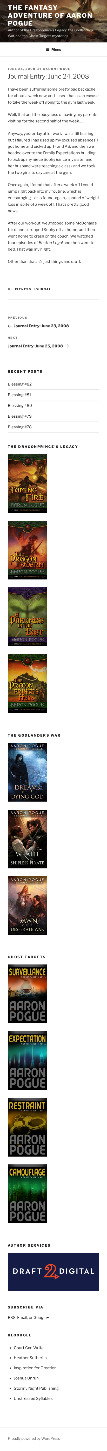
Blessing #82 (20, 384)
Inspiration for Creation (35, 1368)
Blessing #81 (19, 395)
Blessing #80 (20, 405)
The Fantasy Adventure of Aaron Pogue (50, 15)
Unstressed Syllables (33, 1398)
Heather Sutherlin (30, 1357)
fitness (23, 289)
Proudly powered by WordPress (34, 1438)
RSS (12, 1317)
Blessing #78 (20, 427)
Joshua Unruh (26, 1378)
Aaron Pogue (56, 69)
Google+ (41, 1317)
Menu (56, 49)
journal (43, 289)
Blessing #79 (20, 416)
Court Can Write (29, 1348)
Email (22, 1317)
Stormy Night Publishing (36, 1388)
